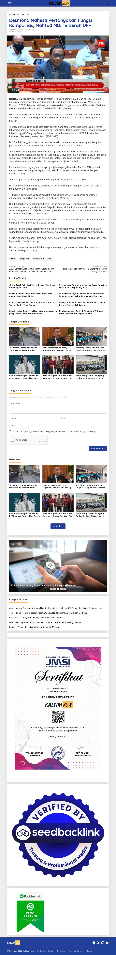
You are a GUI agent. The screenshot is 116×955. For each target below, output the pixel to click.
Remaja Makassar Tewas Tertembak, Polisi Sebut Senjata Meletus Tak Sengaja (82, 303)
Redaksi (40, 951)
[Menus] (9, 3)
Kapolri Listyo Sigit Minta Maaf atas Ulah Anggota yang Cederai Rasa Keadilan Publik (33, 312)
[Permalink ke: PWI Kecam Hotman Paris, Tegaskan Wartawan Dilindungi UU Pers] (58, 336)
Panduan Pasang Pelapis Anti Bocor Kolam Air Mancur (34, 627)
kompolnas (24, 258)
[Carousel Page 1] (51, 589)
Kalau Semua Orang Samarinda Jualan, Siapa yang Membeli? (36, 617)
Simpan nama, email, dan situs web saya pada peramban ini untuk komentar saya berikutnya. (54, 431)
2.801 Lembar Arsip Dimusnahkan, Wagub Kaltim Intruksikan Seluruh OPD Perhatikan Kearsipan (31, 269)
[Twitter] (98, 943)
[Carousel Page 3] (58, 589)
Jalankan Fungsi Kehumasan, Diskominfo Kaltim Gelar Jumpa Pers (85, 269)
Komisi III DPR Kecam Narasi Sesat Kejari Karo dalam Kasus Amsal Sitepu (30, 294)
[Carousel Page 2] (54, 589)
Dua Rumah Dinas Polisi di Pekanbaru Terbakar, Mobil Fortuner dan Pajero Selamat (81, 312)
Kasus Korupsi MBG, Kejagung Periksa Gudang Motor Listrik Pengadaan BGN (90, 376)
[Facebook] (94, 943)
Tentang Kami (75, 951)
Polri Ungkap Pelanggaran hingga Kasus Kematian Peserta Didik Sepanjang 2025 (83, 286)
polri (49, 258)
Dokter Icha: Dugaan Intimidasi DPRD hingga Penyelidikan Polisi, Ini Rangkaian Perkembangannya (24, 376)
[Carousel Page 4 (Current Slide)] (61, 589)
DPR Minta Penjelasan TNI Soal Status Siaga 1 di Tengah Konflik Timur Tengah (31, 303)
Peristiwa (12, 32)
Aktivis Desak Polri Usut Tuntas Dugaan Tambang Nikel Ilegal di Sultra (32, 286)
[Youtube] (107, 943)
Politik (19, 32)
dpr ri (13, 258)
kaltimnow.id (28, 951)
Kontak (51, 951)
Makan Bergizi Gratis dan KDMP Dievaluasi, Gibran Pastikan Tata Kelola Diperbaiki (57, 376)
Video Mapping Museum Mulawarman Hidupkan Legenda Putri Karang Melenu (64, 585)
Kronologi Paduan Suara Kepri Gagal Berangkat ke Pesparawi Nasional (90, 348)
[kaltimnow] (59, 3)
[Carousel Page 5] (64, 589)
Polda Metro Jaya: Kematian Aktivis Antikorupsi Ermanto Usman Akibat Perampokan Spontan (81, 294)
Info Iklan (61, 951)
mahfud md (38, 258)
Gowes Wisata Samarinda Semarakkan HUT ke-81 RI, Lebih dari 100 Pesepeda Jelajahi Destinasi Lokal (56, 608)
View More (58, 526)
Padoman (88, 951)
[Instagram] (103, 943)
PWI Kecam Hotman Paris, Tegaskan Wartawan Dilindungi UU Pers (56, 348)
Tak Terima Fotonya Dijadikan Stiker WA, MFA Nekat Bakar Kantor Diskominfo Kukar (23, 348)
